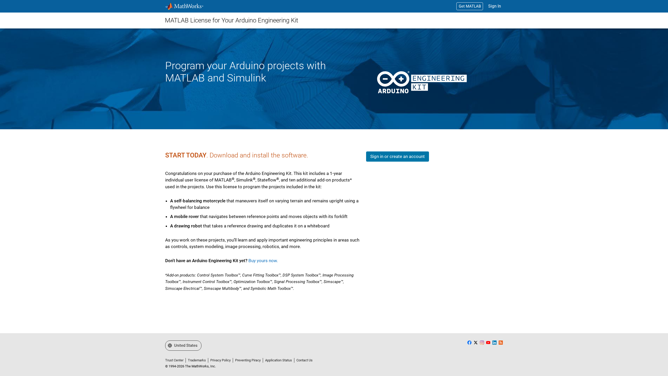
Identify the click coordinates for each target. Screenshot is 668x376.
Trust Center (174, 360)
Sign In (494, 6)
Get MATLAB (470, 6)
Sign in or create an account (397, 156)
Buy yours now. (263, 260)
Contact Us (304, 360)
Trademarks (197, 360)
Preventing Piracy (248, 360)
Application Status (278, 360)
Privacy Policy (220, 360)
